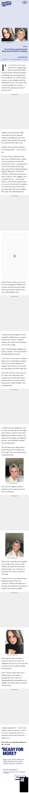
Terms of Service (22, 772)
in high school (21, 68)
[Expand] (21, 778)
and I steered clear (17, 88)
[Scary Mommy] (6, 4)
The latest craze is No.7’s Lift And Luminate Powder (14, 169)
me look (15, 147)
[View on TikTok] (14, 256)
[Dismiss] (26, 778)
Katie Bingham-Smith (22, 57)
